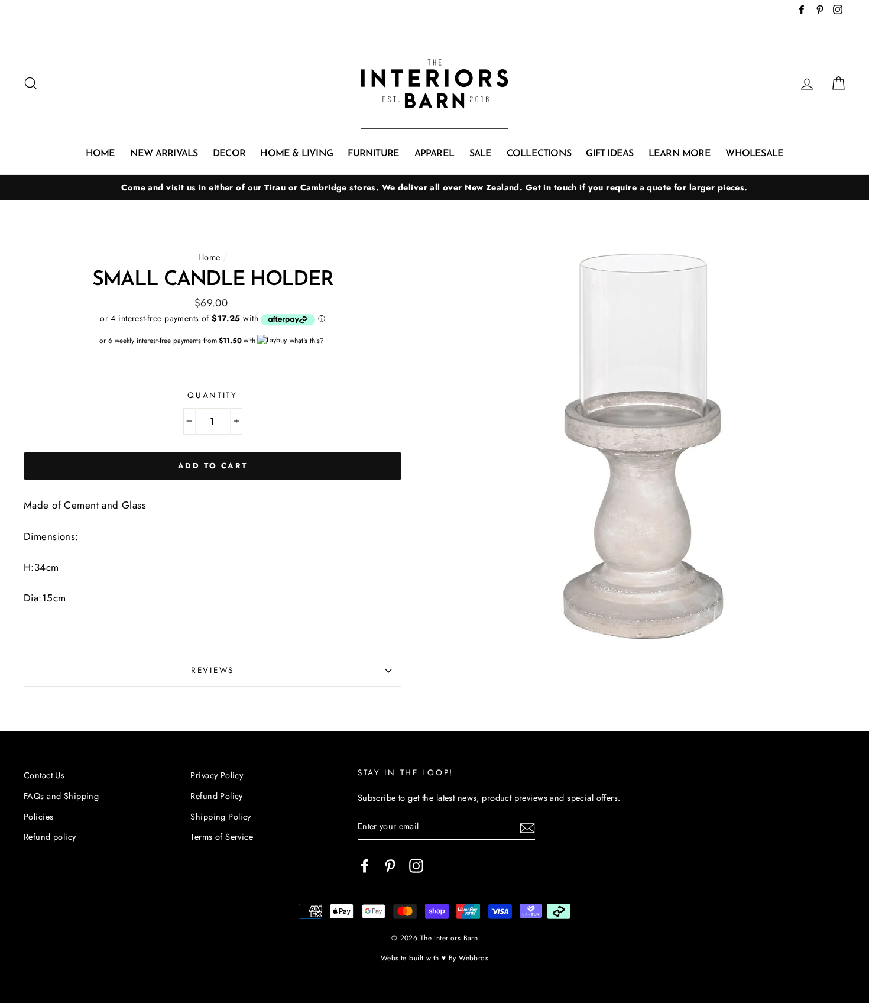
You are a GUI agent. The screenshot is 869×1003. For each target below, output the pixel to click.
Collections (539, 153)
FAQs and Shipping (61, 796)
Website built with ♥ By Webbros (434, 958)
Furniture (373, 153)
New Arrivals (163, 153)
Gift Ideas (609, 153)
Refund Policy (216, 796)
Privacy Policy (216, 775)
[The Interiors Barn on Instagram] (416, 865)
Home (100, 153)
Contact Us (44, 775)
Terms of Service (221, 837)
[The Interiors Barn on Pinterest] (390, 865)
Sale (480, 153)
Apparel (434, 153)
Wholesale (754, 153)
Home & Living (296, 153)
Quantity (212, 395)
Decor (229, 153)
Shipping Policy (220, 817)
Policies (38, 817)
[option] (434, 188)
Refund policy (50, 837)
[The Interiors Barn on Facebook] (365, 865)
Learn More (679, 153)
